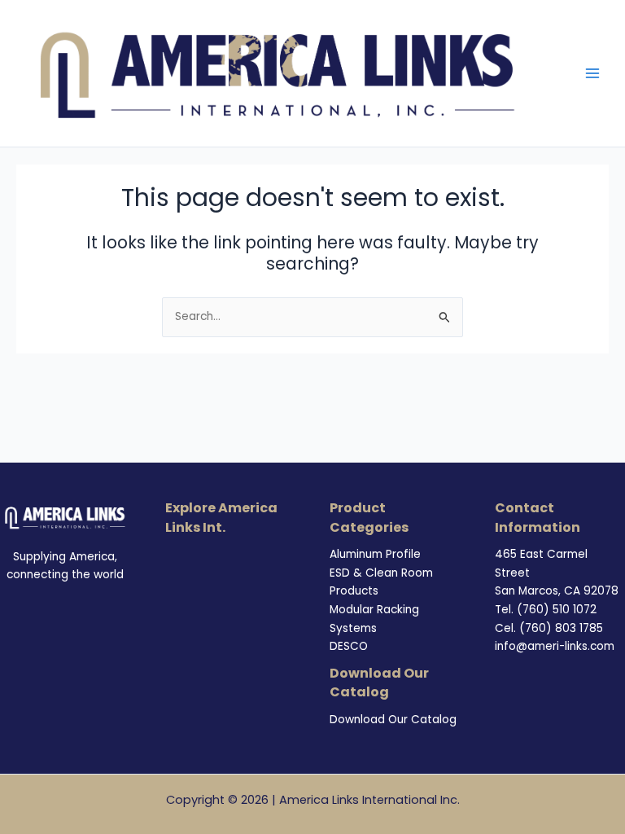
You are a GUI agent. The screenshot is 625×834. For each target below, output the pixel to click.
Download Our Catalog (393, 719)
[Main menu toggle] (593, 74)
